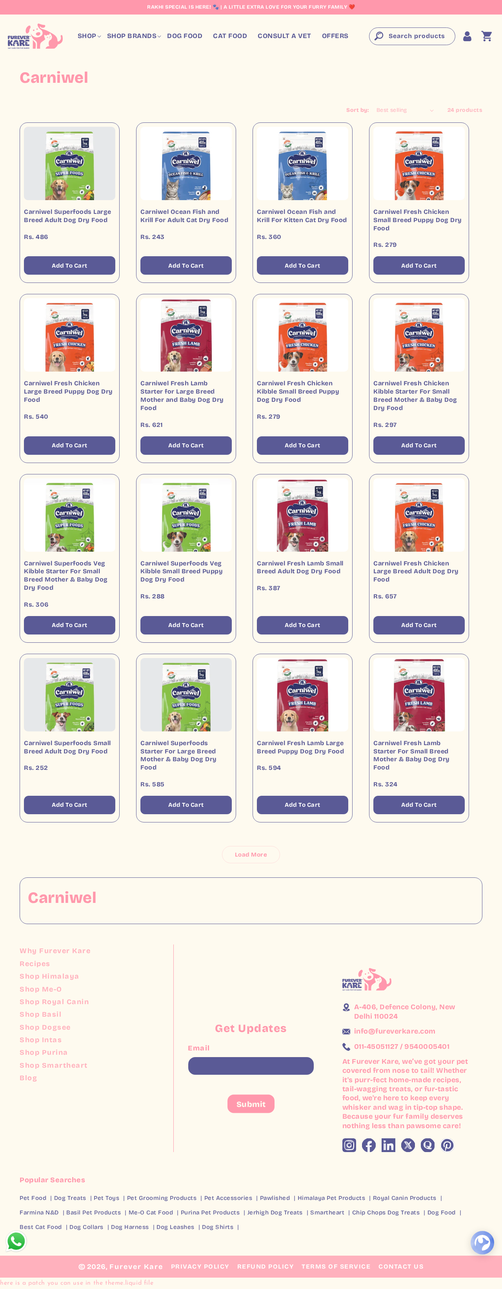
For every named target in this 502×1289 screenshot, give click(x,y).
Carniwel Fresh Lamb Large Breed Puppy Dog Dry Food (300, 747)
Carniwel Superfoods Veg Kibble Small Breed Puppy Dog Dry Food (181, 571)
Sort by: (357, 110)
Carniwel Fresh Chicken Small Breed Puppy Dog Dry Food (417, 220)
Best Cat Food (41, 1227)
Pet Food (33, 1197)
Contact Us (401, 1266)
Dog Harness (130, 1227)
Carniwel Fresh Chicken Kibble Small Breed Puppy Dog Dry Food (298, 391)
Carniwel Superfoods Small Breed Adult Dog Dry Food (67, 747)
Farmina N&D (39, 1212)
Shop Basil (41, 1014)
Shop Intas (41, 1040)
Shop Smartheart (54, 1065)
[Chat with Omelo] (482, 1242)
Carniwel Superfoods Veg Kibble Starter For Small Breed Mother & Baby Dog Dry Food (66, 575)
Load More (251, 854)
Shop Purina (44, 1052)
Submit (251, 1104)
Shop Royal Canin (54, 1001)
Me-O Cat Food (151, 1212)
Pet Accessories (228, 1197)
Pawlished (275, 1197)
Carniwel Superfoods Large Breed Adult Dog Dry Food (67, 216)
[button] (87, 36)
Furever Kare (136, 1266)
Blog (28, 1078)
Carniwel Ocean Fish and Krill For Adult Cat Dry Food (184, 216)
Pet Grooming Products (162, 1197)
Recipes (35, 963)
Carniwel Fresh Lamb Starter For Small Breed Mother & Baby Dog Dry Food (411, 755)
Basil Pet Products (93, 1212)
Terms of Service (336, 1266)
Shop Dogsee (45, 1027)
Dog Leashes (175, 1227)
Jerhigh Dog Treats (275, 1212)
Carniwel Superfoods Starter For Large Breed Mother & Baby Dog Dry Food (178, 755)
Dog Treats (70, 1197)
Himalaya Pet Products (332, 1197)
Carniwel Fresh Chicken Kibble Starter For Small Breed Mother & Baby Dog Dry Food (415, 395)
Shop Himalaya (50, 976)
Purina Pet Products (210, 1212)
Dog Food (441, 1212)
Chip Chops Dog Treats (386, 1212)
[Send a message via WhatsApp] (16, 1241)
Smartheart (327, 1212)
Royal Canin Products (405, 1197)
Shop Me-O (41, 989)
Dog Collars (86, 1227)
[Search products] (377, 36)
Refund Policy (265, 1266)
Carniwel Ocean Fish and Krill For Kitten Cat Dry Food (302, 216)
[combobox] (412, 36)
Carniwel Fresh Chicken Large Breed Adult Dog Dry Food (416, 571)
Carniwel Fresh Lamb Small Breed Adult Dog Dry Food (300, 567)
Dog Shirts (217, 1227)
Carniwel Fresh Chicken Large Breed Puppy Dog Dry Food (68, 391)
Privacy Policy (200, 1266)
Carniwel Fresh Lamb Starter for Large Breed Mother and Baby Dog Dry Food (182, 395)
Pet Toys (106, 1197)
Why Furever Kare (55, 950)
